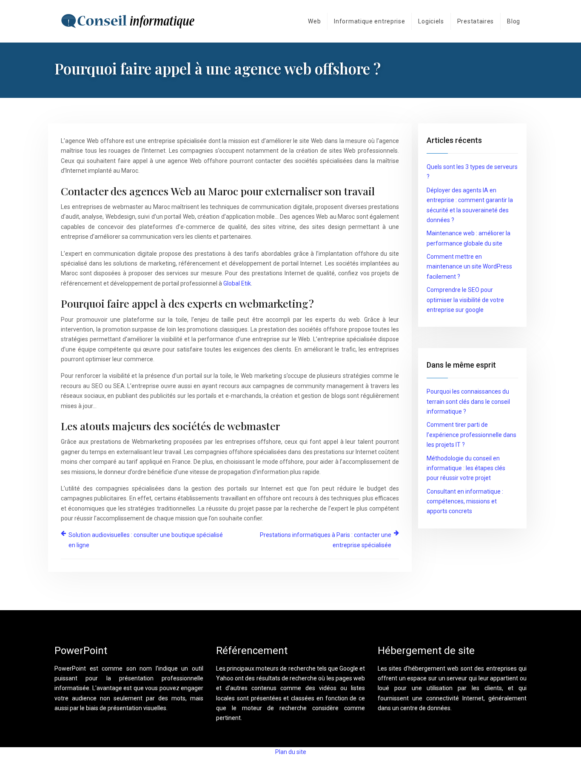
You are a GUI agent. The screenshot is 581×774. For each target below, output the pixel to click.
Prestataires (475, 21)
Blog (513, 21)
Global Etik (237, 283)
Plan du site (290, 751)
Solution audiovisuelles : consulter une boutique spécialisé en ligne (145, 539)
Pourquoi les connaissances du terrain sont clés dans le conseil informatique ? (468, 401)
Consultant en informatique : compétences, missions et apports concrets (465, 501)
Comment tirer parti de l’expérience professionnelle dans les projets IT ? (471, 434)
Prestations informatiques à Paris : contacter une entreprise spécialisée (325, 539)
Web (314, 21)
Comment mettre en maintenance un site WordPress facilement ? (469, 266)
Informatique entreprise (369, 21)
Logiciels (431, 21)
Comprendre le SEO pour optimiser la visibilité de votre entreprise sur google (465, 299)
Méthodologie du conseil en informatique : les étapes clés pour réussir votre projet (466, 468)
